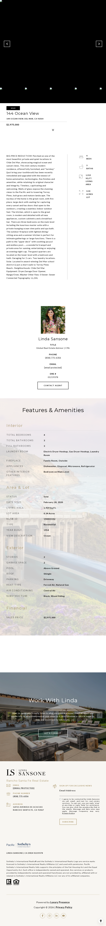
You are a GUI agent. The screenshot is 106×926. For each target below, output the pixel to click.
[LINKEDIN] (56, 915)
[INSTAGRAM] (49, 915)
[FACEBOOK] (42, 915)
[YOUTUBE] (63, 915)
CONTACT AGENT (53, 385)
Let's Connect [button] (53, 733)
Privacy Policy (68, 813)
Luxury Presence (60, 902)
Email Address (67, 790)
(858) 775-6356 (53, 357)
